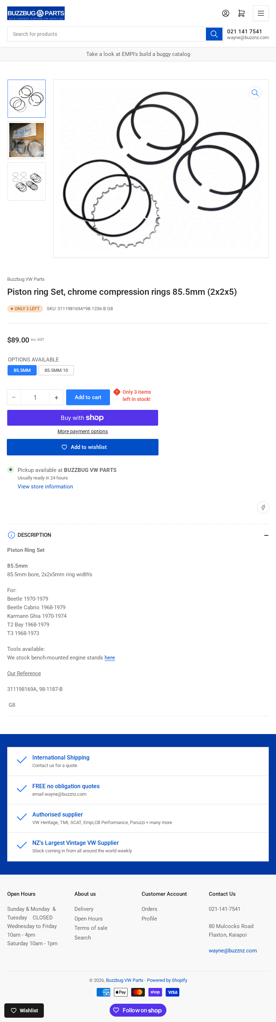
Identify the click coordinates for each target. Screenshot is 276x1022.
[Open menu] (261, 13)
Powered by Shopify (167, 980)
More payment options (83, 431)
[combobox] (115, 34)
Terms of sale (90, 928)
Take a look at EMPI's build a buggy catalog (138, 54)
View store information (45, 486)
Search (82, 938)
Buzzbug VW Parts (26, 279)
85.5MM (22, 370)
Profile (149, 918)
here (110, 657)
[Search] (214, 34)
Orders (149, 909)
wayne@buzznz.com (233, 950)
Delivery (83, 909)
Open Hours (88, 918)
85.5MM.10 (56, 370)
